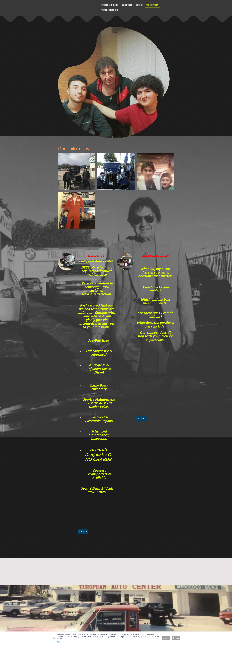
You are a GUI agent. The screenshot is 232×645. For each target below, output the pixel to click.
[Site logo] (116, 604)
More (59, 642)
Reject (176, 638)
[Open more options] (122, 10)
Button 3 (141, 418)
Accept (166, 638)
